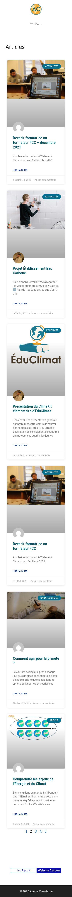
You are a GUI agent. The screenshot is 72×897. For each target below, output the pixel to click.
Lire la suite (20, 170)
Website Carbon (49, 870)
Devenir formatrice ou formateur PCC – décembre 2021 (34, 142)
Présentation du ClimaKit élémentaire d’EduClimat (32, 408)
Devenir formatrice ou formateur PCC (30, 546)
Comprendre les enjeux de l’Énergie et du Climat (33, 781)
